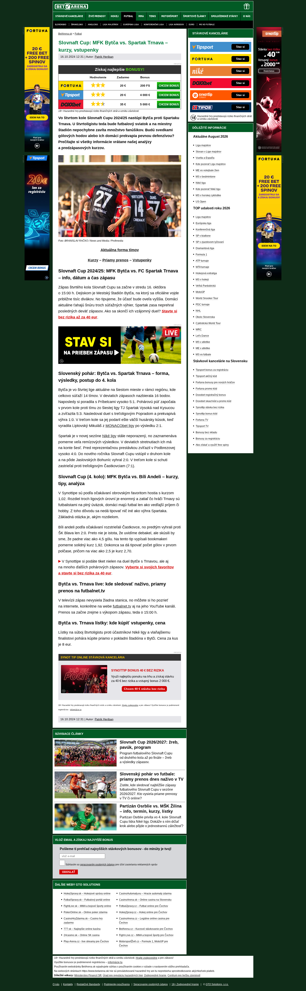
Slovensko (60, 24)
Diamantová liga (205, 248)
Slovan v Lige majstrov (208, 151)
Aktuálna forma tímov (120, 250)
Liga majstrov (110, 24)
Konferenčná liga (154, 24)
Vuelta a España (205, 157)
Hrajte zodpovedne (130, 705)
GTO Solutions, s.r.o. (217, 984)
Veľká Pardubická (206, 285)
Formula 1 (201, 254)
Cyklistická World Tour (208, 323)
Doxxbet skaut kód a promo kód (213, 401)
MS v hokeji (202, 279)
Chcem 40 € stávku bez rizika (144, 688)
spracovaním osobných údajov (97, 864)
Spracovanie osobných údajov (150, 984)
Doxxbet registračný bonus (211, 394)
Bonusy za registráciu (208, 438)
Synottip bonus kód (206, 413)
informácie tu (75, 710)
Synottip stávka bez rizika (210, 407)
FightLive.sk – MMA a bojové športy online (87, 906)
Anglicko (93, 24)
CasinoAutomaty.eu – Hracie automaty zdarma (145, 893)
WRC (199, 329)
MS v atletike (203, 342)
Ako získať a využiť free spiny (212, 444)
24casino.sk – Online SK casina (82, 935)
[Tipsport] (37, 279)
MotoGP (200, 292)
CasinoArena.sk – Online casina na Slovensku (145, 899)
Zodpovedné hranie (155, 975)
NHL (198, 310)
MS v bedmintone (205, 176)
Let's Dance (202, 335)
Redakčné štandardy (88, 984)
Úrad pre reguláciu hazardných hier (123, 975)
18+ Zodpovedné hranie (185, 984)
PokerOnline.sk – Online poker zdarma (85, 912)
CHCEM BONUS (169, 85)
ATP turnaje (202, 260)
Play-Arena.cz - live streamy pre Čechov (86, 941)
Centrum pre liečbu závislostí (184, 975)
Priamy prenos (115, 260)
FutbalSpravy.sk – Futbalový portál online (87, 899)
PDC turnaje (203, 304)
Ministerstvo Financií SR (88, 975)
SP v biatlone (203, 235)
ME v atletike (203, 348)
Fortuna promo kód (206, 388)
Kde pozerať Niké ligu (208, 189)
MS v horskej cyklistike (208, 195)
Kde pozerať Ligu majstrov (211, 164)
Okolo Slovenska (205, 317)
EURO (191, 24)
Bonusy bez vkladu (206, 432)
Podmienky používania (117, 984)
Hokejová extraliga (206, 273)
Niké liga (201, 182)
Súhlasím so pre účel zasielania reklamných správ (111, 864)
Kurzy (93, 260)
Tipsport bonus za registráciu (212, 369)
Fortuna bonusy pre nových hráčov (215, 382)
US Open (201, 201)
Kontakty (68, 984)
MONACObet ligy (120, 426)
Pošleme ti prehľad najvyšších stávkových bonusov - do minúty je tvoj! (115, 849)
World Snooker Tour (207, 298)
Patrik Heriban (104, 56)
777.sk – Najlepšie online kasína (82, 928)
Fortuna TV (202, 419)
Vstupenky (142, 260)
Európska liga (131, 24)
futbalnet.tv (122, 606)
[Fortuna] (268, 279)
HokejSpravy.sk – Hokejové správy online (87, 893)
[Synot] (268, 151)
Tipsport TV (202, 426)
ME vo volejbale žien (207, 170)
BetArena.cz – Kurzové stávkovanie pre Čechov (146, 928)
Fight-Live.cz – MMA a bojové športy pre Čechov (146, 935)
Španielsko (77, 24)
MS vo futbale (207, 24)
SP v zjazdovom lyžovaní (210, 242)
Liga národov (176, 24)
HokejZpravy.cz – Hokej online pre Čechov (143, 912)
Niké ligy (109, 436)
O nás (56, 984)
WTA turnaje (202, 267)
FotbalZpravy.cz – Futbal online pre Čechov (143, 906)
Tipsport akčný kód (206, 376)
